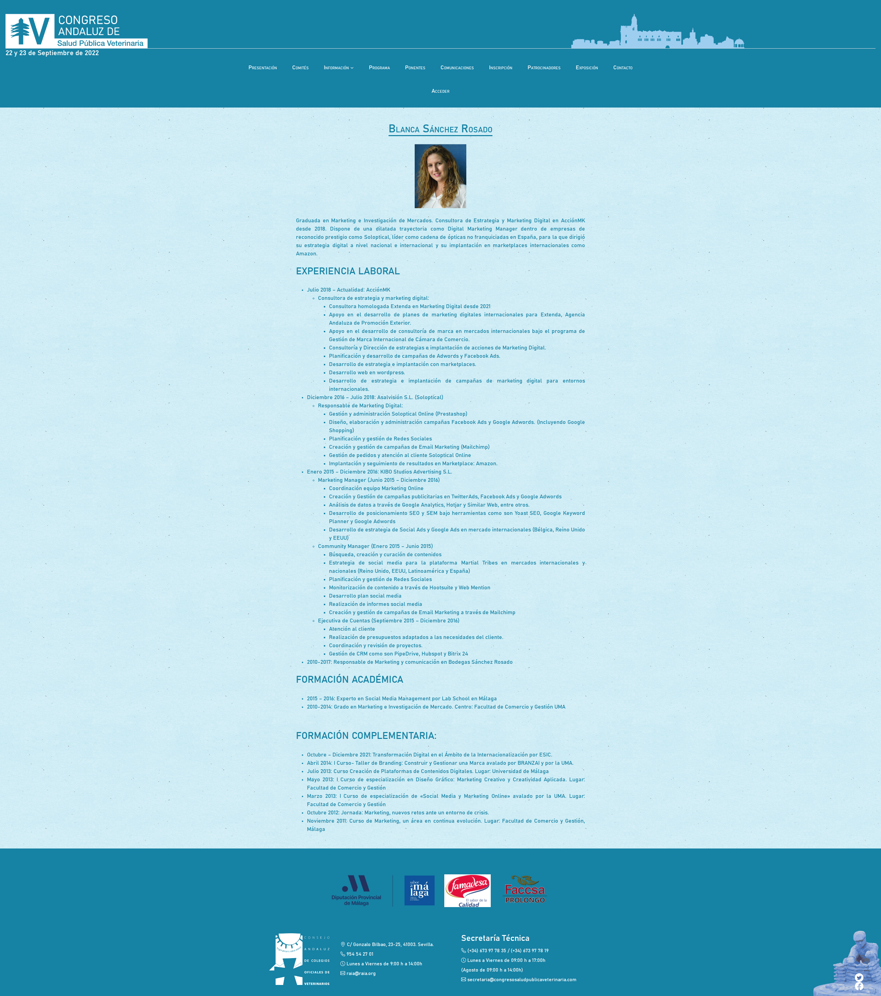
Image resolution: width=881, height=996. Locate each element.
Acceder (440, 91)
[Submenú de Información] (352, 67)
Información (336, 67)
